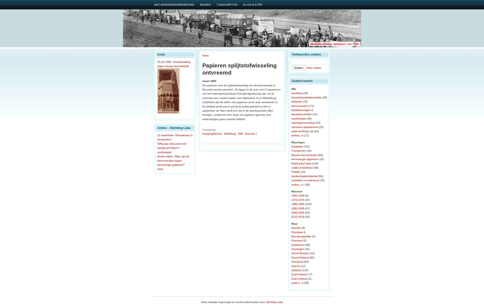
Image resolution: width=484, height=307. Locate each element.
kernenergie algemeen (304, 159)
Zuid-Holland (299, 274)
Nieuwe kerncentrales (304, 155)
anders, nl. (297, 184)
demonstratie (299, 105)
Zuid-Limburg (299, 278)
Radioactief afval (301, 163)
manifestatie (298, 118)
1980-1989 (297, 204)
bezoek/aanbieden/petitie (306, 97)
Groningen (297, 249)
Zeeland (296, 270)
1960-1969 (297, 195)
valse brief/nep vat (302, 131)
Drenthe (296, 227)
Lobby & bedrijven (302, 167)
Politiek (295, 171)
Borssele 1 (251, 133)
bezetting (296, 93)
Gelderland (298, 244)
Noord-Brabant (300, 253)
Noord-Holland (300, 257)
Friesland (296, 240)
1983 (240, 133)
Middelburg (230, 133)
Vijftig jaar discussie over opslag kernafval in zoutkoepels (172, 148)
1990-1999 (297, 208)
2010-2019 (297, 216)
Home (205, 55)
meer (160, 168)
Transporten (298, 150)
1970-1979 (297, 199)
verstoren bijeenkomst (304, 127)
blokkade (296, 101)
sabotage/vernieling (303, 122)
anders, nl (297, 135)
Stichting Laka (274, 302)
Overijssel (297, 261)
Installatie (297, 146)
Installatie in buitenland (305, 180)
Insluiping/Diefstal (212, 133)
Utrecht (295, 266)
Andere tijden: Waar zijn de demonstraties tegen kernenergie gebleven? (173, 160)
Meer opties (314, 67)
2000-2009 (297, 212)
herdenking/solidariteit (304, 176)
